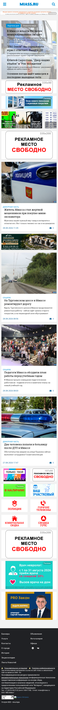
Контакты (6, 643)
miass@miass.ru (44, 690)
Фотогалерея (36, 638)
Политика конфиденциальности (43, 668)
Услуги (4, 638)
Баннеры (5, 634)
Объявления (36, 634)
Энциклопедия (8, 658)
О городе (5, 648)
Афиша (33, 643)
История (5, 653)
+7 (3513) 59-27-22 (11, 690)
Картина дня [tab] (13, 26)
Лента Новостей (8, 662)
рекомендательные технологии (14, 678)
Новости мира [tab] (29, 26)
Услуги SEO (6, 702)
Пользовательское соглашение (15, 668)
